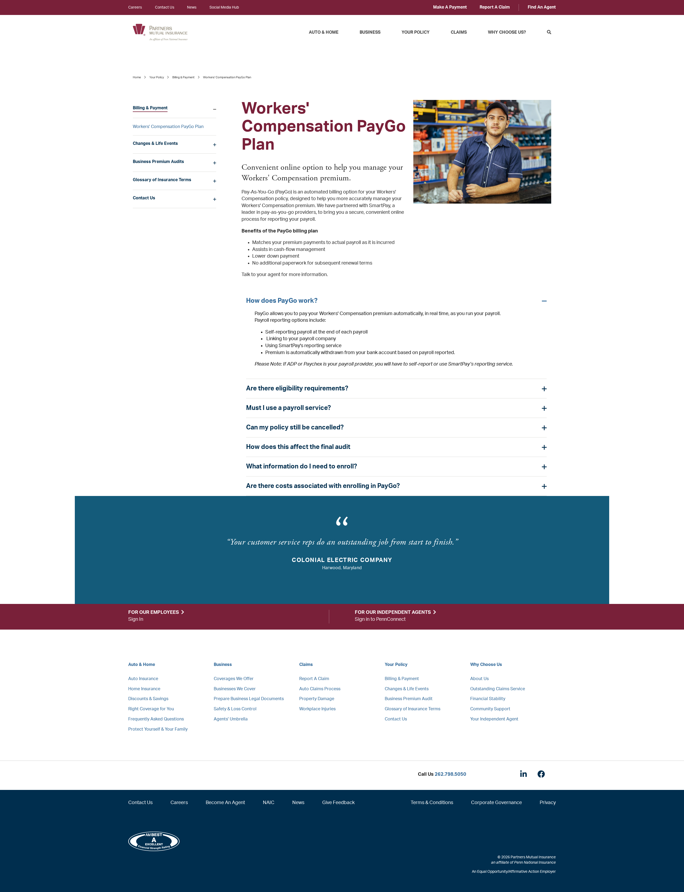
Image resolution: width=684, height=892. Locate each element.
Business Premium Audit (409, 699)
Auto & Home (324, 32)
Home (137, 77)
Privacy (548, 802)
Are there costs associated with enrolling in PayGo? (323, 486)
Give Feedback (338, 802)
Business (370, 32)
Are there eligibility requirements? (297, 388)
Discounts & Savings (148, 699)
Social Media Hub (224, 7)
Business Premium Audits (158, 162)
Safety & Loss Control (235, 709)
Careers (135, 7)
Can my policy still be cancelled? (295, 427)
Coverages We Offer (234, 679)
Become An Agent (225, 802)
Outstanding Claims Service (497, 689)
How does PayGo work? (281, 301)
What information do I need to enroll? (301, 466)
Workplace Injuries (317, 709)
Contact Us (164, 7)
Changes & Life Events (155, 143)
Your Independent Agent (494, 719)
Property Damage (316, 699)
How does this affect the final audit (298, 447)
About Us (479, 679)
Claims (459, 32)
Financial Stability (487, 699)
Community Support (490, 709)
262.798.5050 (450, 774)
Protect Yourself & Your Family (158, 729)
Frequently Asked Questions (156, 719)
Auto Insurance (143, 679)
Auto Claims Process (319, 689)
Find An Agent (542, 7)
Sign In (135, 619)
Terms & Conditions (432, 802)
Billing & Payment (183, 77)
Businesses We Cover (235, 689)
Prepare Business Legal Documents (249, 699)
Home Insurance (144, 689)
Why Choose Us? (507, 32)
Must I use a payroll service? (288, 408)
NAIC (268, 802)
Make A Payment (450, 7)
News (191, 7)
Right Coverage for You (151, 709)
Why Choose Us (486, 664)
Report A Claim (495, 7)
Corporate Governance (496, 802)
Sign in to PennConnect (380, 619)
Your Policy (416, 32)
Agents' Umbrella (231, 719)
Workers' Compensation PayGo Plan (168, 127)
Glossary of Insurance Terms (162, 180)
